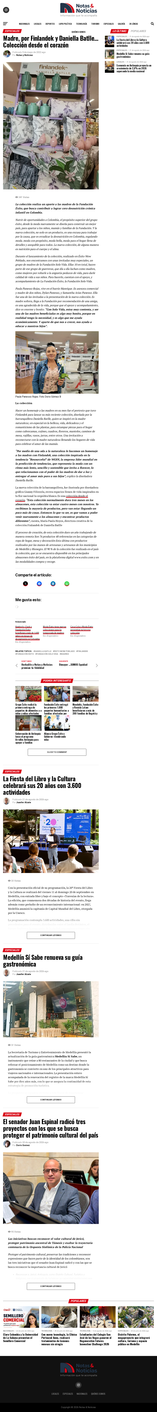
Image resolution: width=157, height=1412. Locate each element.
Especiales (109, 23)
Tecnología (81, 23)
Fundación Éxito (25, 654)
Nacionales (24, 23)
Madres (65, 654)
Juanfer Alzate (23, 802)
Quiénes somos (78, 31)
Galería (121, 23)
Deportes (50, 23)
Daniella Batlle (43, 651)
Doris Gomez (23, 1145)
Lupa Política (65, 23)
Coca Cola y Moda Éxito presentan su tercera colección (81, 629)
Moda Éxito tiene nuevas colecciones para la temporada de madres (54, 629)
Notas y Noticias (24, 55)
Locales (37, 23)
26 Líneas (133, 23)
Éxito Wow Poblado (64, 651)
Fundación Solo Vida (47, 654)
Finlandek (82, 651)
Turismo (95, 23)
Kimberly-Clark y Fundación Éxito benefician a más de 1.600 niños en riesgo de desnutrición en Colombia (27, 632)
